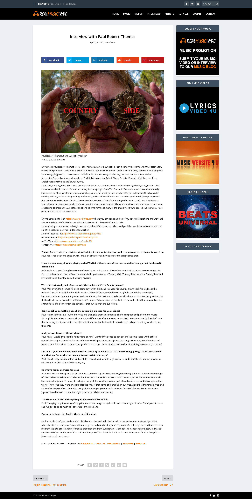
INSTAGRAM (113, 443)
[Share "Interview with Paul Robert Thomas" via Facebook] (90, 465)
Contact (211, 14)
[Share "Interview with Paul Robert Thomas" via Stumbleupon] (119, 465)
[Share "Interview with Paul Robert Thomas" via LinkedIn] (113, 465)
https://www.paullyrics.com (79, 218)
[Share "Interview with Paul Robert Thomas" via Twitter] (95, 465)
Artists (169, 14)
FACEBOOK (87, 443)
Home (115, 14)
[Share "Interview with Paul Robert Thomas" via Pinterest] (107, 465)
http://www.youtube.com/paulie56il (74, 241)
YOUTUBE (128, 443)
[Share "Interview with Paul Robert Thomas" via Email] (125, 465)
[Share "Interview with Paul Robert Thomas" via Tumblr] (101, 465)
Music (126, 14)
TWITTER (100, 443)
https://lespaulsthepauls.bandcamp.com (78, 237)
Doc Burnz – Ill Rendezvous (63, 3)
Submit (197, 14)
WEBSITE (140, 443)
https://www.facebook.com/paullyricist (81, 233)
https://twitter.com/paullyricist (70, 244)
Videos (139, 14)
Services (183, 14)
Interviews (153, 14)
